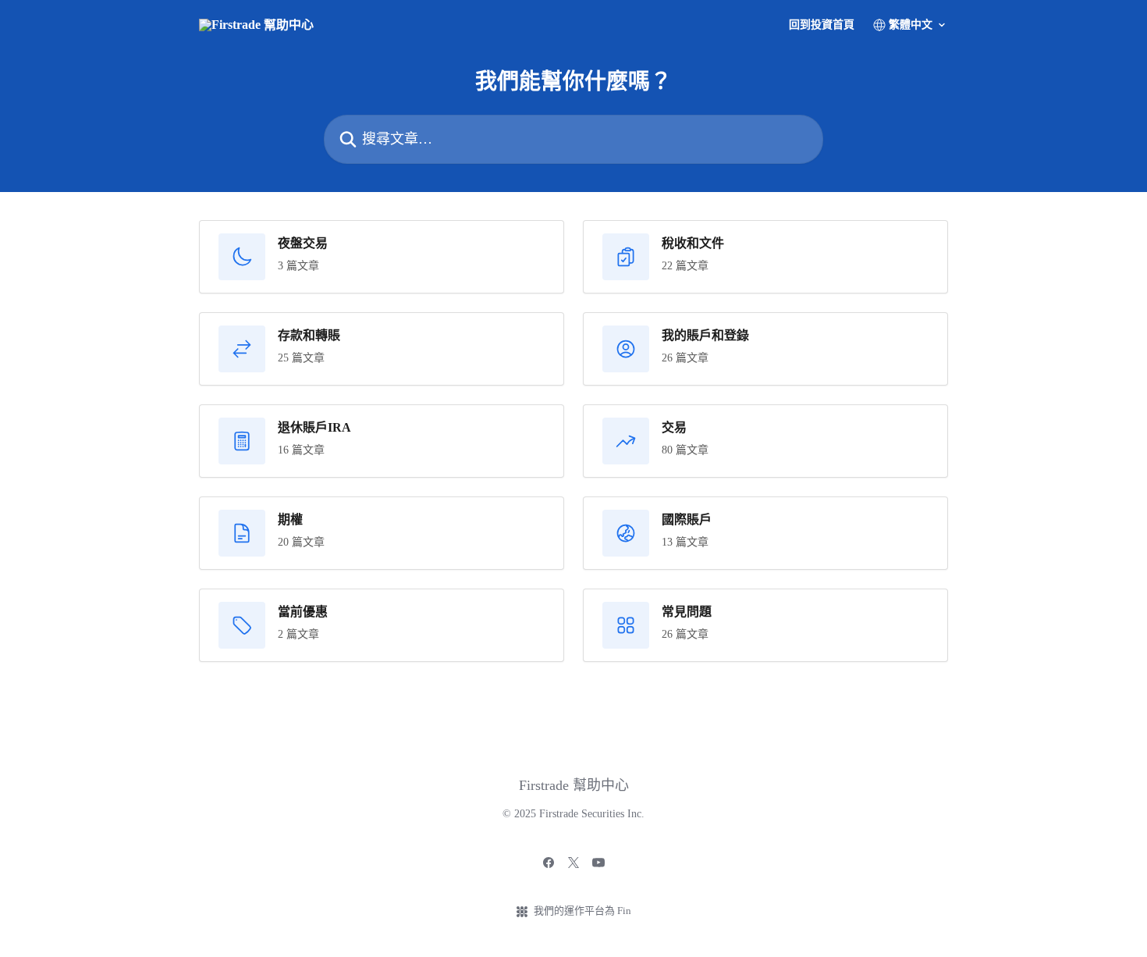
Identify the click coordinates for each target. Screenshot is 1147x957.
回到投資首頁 (821, 25)
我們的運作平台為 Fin (582, 910)
